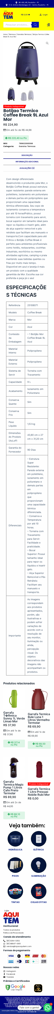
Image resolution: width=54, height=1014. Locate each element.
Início (5, 34)
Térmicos (12, 34)
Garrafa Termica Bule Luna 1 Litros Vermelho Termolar (39, 718)
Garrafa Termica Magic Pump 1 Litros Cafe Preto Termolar (13, 787)
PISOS (15, 875)
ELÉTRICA (38, 849)
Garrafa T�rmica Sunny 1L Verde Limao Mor (14, 717)
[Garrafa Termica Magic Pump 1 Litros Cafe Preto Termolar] (14, 768)
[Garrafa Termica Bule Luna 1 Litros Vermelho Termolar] (39, 699)
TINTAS (15, 902)
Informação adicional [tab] (27, 161)
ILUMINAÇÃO (38, 875)
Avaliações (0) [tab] (27, 168)
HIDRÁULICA (15, 849)
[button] (48, 24)
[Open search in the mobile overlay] (21, 25)
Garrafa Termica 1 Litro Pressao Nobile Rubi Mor (39, 791)
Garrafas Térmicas (24, 34)
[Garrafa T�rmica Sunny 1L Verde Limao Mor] (14, 698)
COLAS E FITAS (39, 902)
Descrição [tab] (27, 155)
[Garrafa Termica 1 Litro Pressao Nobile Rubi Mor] (39, 768)
